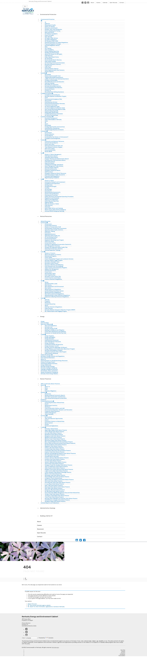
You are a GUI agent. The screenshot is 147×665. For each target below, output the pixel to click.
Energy (42, 316)
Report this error (32, 604)
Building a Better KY (46, 516)
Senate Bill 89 (48, 151)
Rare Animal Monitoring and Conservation (56, 398)
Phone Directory (26, 623)
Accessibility (122, 655)
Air (41, 20)
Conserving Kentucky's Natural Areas (54, 402)
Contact (122, 2)
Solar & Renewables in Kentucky (53, 119)
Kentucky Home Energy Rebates (49, 373)
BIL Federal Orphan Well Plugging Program (56, 311)
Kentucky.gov (55, 647)
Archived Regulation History (52, 45)
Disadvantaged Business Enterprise (54, 129)
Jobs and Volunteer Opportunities (54, 418)
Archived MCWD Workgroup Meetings (54, 211)
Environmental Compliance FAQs (53, 99)
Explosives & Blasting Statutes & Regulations (57, 296)
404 (26, 579)
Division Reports (49, 71)
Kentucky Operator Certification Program (55, 96)
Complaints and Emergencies (52, 138)
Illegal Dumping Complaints (52, 177)
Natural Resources (46, 216)
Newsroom (40, 529)
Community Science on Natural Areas (54, 421)
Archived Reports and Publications (50, 503)
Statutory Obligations (50, 391)
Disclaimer (122, 654)
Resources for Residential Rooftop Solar (55, 333)
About (92, 2)
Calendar (105, 2)
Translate (50, 637)
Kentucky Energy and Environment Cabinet (40, 1)
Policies (123, 651)
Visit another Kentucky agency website (40, 605)
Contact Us (25, 624)
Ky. (1, 0)
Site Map (123, 650)
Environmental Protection (48, 14)
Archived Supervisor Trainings (52, 250)
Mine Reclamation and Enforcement (54, 286)
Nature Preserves (45, 379)
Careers (98, 2)
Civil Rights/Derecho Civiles (29, 625)
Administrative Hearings (47, 508)
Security (123, 652)
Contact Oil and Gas (50, 304)
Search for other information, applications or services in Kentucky (47, 606)
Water (42, 179)
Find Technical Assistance (48, 357)
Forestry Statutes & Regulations (53, 279)
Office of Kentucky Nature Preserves (50, 383)
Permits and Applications (51, 426)
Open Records (113, 2)
